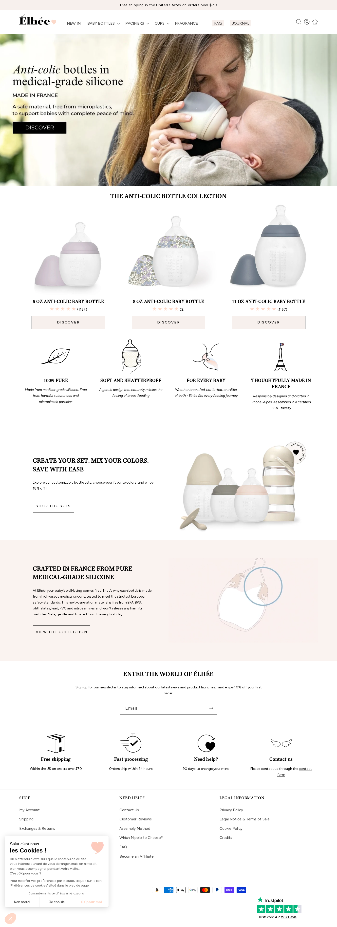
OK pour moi (91, 902)
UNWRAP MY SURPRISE (120, 491)
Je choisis (57, 902)
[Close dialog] (258, 408)
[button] (10, 919)
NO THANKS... (120, 505)
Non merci (22, 902)
